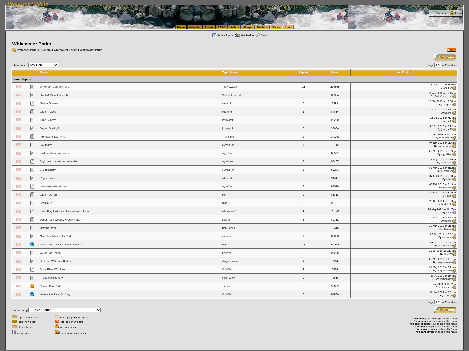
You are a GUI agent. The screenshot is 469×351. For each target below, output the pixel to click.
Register (442, 13)
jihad (224, 203)
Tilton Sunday (48, 119)
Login (458, 13)
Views (335, 72)
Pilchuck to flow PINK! (53, 136)
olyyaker (227, 186)
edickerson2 (229, 211)
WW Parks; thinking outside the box (61, 244)
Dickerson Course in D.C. (55, 86)
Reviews (262, 27)
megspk (227, 103)
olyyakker (228, 144)
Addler (448, 87)
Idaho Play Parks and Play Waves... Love (64, 211)
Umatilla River (48, 227)
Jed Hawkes (445, 245)
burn (224, 194)
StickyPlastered (231, 95)
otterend (227, 111)
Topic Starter (230, 72)
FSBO (221, 27)
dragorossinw (230, 261)
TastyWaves (229, 86)
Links (288, 27)
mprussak (446, 162)
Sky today (46, 144)
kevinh (448, 112)
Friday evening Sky (51, 277)
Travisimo (228, 136)
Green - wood (48, 111)
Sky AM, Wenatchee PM (54, 95)
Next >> (452, 65)
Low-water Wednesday (53, 186)
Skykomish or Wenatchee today (59, 161)
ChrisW (226, 252)
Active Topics (225, 35)
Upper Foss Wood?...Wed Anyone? (61, 219)
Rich (224, 244)
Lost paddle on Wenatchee (55, 153)
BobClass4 (228, 227)
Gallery (234, 27)
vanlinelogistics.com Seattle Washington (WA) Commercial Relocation (229, 2)
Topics (44, 72)
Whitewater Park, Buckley (55, 294)
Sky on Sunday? (49, 128)
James (226, 286)
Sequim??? (46, 203)
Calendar (195, 27)
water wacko (445, 146)
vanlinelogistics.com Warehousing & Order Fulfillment (302, 2)
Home (181, 27)
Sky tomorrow (48, 169)
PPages (248, 27)
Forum (209, 27)
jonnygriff (227, 119)
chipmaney (228, 277)
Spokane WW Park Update (56, 261)
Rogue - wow (47, 178)
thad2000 (446, 204)
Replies (303, 72)
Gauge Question (49, 103)
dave (449, 212)
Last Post (402, 72)
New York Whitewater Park (56, 236)
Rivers (276, 27)
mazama (227, 236)
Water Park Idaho (50, 252)
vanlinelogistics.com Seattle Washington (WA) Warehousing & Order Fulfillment (140, 2)
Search (265, 35)
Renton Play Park (50, 286)
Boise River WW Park (52, 269)
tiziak (449, 179)
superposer (445, 137)
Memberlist (247, 35)
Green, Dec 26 (48, 194)
